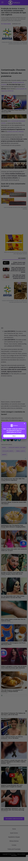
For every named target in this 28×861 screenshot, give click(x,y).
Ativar (14, 436)
